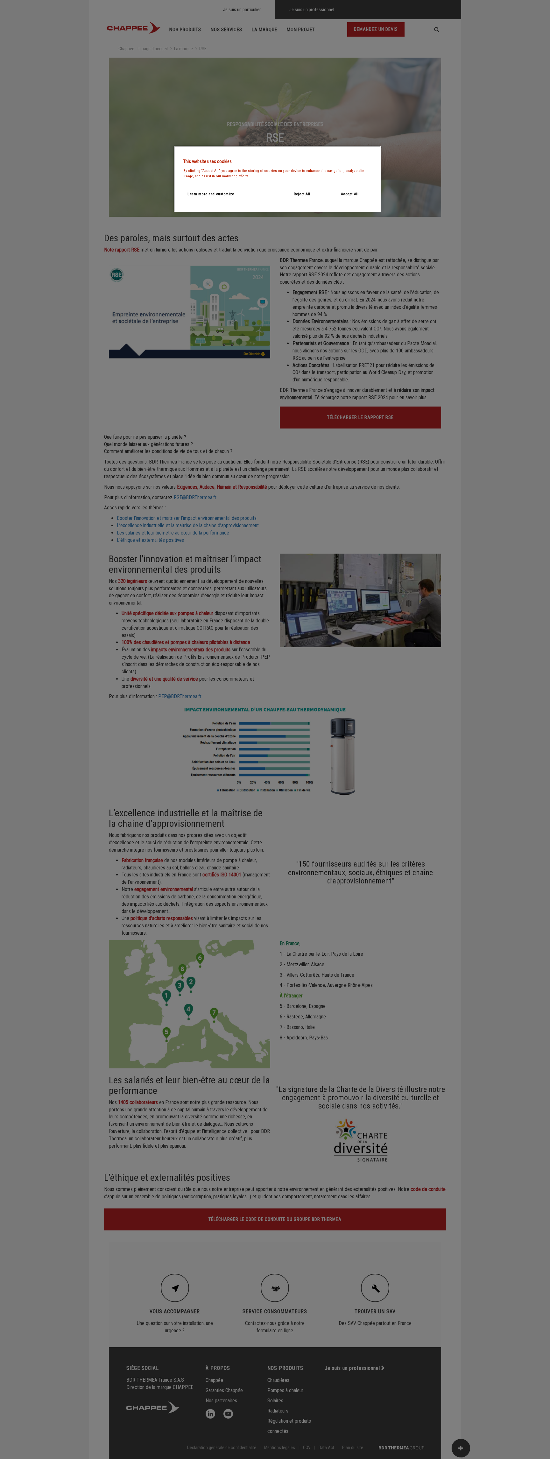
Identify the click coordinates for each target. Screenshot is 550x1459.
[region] (277, 179)
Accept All (350, 194)
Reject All (302, 194)
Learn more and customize (210, 194)
